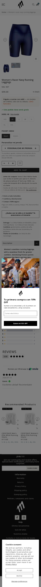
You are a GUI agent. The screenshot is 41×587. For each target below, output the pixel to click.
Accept (19, 570)
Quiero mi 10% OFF (20, 323)
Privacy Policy (11, 564)
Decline (19, 576)
